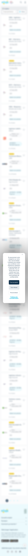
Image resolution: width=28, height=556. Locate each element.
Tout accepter (14, 282)
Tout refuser (14, 287)
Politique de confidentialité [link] (14, 297)
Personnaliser (14, 292)
